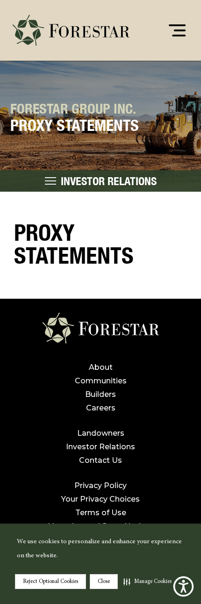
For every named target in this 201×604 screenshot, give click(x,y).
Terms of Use (100, 512)
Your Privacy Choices (100, 499)
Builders (100, 394)
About (101, 367)
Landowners (100, 433)
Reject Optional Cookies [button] (50, 581)
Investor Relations (100, 446)
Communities (101, 380)
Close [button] (104, 581)
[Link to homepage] (101, 332)
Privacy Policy (100, 485)
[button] (147, 581)
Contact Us (100, 460)
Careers (100, 407)
